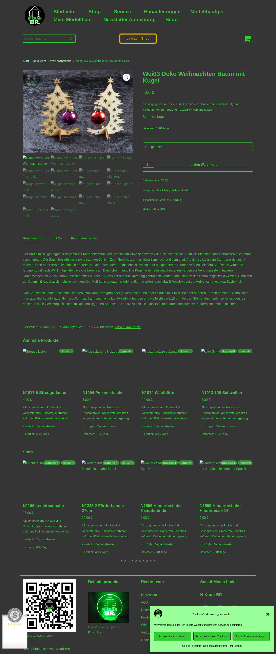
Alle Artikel (163, 190)
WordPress (63, 649)
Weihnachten (174, 199)
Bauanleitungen (162, 11)
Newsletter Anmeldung (129, 19)
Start (26, 60)
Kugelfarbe (150, 138)
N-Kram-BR (158, 209)
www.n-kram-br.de (128, 327)
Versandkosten (202, 109)
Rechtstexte (152, 582)
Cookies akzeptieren (172, 636)
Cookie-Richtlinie (191, 646)
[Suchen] (71, 39)
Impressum (236, 646)
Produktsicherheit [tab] (84, 238)
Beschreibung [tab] (34, 238)
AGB (144, 602)
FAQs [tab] (58, 238)
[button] (268, 614)
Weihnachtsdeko (60, 60)
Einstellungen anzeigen (251, 636)
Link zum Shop (138, 38)
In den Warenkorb (204, 164)
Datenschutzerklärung (215, 646)
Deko (162, 199)
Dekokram (39, 60)
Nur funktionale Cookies (212, 636)
